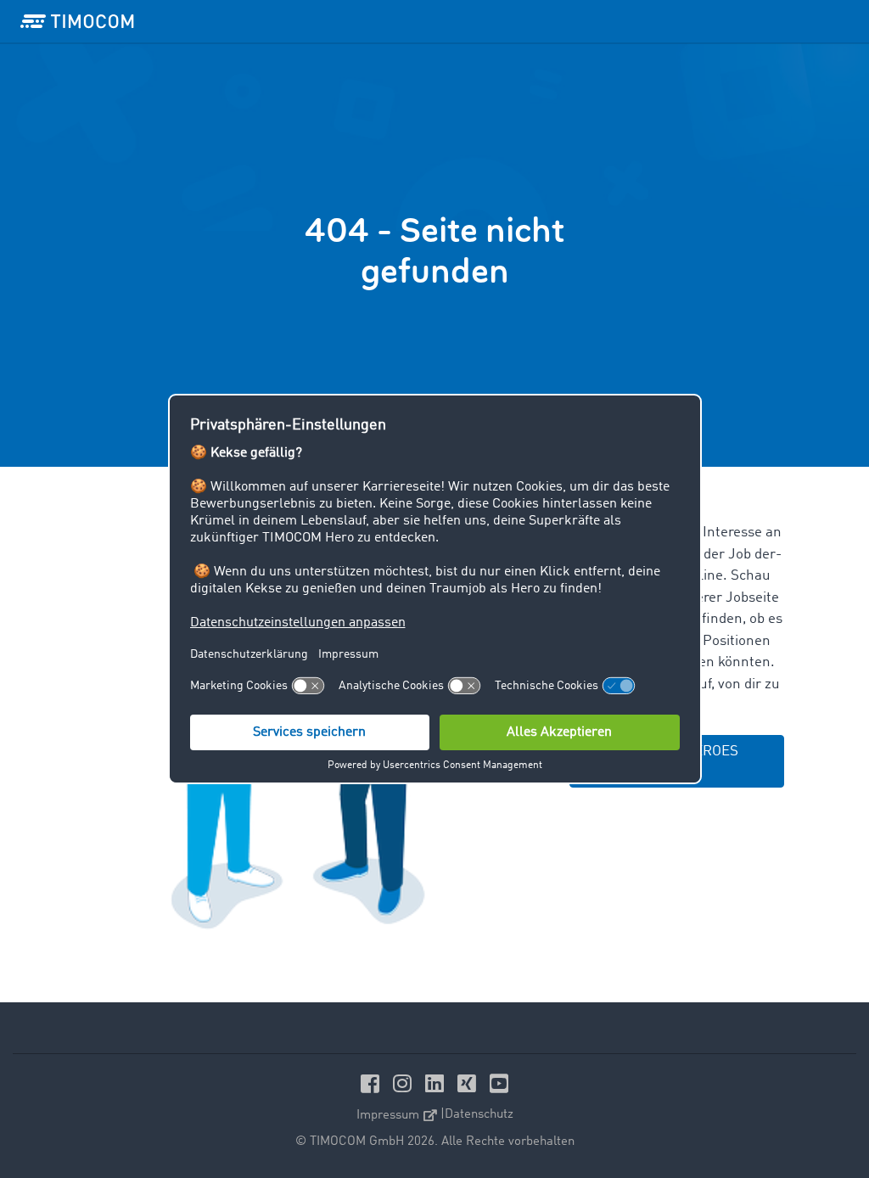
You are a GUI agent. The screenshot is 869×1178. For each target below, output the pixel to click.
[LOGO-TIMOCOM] (77, 21)
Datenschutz (479, 1114)
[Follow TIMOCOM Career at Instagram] (405, 1083)
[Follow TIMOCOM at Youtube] (499, 1083)
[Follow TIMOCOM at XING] (469, 1083)
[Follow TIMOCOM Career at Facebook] (372, 1083)
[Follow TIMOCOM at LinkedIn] (437, 1083)
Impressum (387, 1114)
